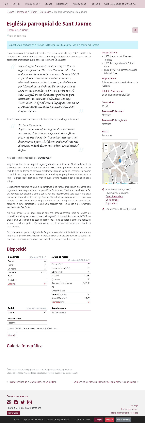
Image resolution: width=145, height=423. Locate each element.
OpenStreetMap (122, 183)
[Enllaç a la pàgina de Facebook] (16, 403)
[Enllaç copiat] (135, 30)
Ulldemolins (45, 11)
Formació (95, 4)
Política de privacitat (129, 409)
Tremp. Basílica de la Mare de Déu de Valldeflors (32, 381)
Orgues (48, 4)
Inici (6, 4)
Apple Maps (111, 203)
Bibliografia (62, 4)
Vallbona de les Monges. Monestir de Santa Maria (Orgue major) (105, 381)
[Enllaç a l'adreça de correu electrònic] (9, 403)
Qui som (17, 4)
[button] (120, 161)
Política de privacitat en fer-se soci (124, 413)
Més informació (123, 419)
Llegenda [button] (12, 335)
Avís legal (134, 405)
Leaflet (110, 183)
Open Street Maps (114, 196)
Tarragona (22, 11)
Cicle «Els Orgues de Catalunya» (120, 4)
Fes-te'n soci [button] (13, 413)
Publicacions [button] (31, 4)
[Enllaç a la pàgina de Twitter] (22, 403)
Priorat (33, 11)
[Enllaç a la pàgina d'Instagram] (29, 403)
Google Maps (112, 199)
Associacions (79, 4)
